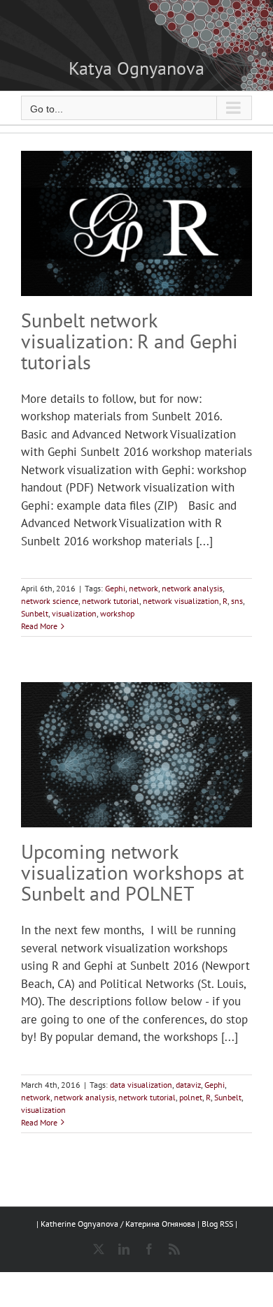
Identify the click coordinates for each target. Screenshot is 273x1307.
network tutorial (110, 601)
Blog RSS (218, 1223)
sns (237, 601)
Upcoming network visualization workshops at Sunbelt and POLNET (132, 872)
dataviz (188, 1084)
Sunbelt (34, 613)
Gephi (115, 588)
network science (49, 601)
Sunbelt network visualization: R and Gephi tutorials (129, 341)
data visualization (141, 1084)
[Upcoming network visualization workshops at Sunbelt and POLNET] (136, 754)
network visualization (181, 601)
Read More (39, 626)
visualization (74, 613)
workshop (117, 613)
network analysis (192, 588)
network (143, 588)
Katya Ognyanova (136, 68)
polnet (190, 1097)
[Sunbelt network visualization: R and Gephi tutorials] (136, 223)
